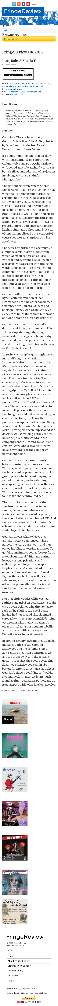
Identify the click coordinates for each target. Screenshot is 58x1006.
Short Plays (34, 86)
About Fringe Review (18, 961)
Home (11, 956)
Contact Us (13, 975)
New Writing (22, 86)
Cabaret (12, 83)
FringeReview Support (19, 966)
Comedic (20, 83)
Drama (47, 83)
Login (11, 980)
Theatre (18, 89)
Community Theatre (34, 83)
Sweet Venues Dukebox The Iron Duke (25, 92)
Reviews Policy (15, 970)
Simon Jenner (31, 690)
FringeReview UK (18, 94)
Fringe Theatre (9, 86)
